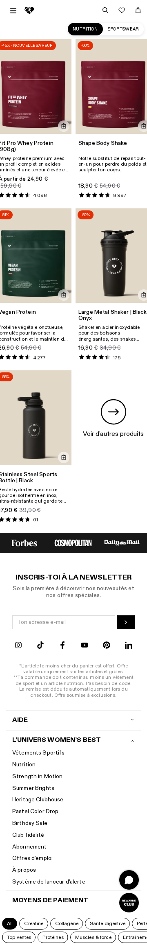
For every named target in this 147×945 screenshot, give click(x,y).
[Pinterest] (106, 646)
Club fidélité (28, 835)
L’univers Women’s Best (56, 740)
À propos (24, 870)
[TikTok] (40, 646)
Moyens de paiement (50, 900)
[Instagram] (18, 646)
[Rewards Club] (129, 902)
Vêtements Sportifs (38, 753)
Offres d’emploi (32, 858)
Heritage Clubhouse (38, 799)
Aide (20, 720)
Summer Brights (33, 788)
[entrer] (126, 622)
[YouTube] (84, 646)
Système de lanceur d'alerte (48, 882)
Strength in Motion (37, 776)
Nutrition (85, 29)
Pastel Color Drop (35, 811)
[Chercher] (105, 10)
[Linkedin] (128, 646)
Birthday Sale (29, 823)
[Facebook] (62, 646)
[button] (9, 923)
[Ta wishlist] (122, 10)
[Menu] (13, 10)
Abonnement (29, 847)
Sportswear (123, 29)
